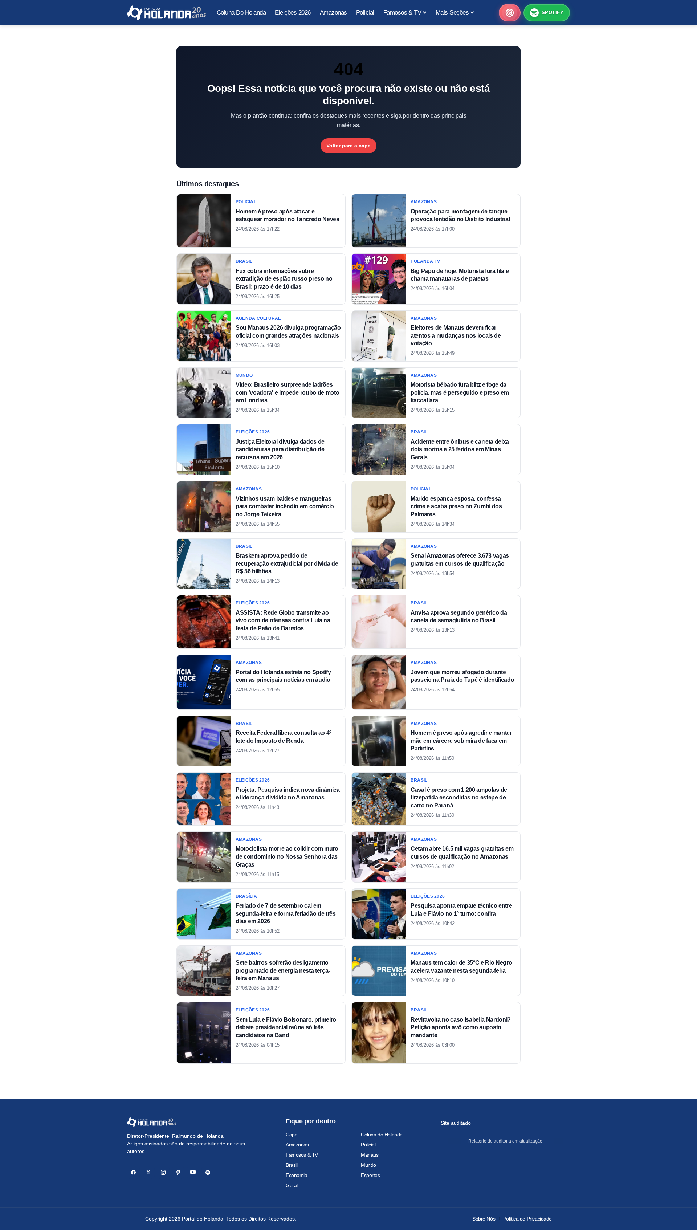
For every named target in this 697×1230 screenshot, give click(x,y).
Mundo (368, 1165)
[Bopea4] (166, 12)
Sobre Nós (483, 1219)
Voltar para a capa (348, 145)
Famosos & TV (302, 1155)
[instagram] (163, 1172)
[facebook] (133, 1172)
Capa (291, 1134)
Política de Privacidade (527, 1219)
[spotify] (207, 1172)
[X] (148, 1172)
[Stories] (510, 12)
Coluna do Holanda (382, 1134)
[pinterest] (178, 1172)
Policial (368, 1145)
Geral (292, 1185)
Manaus (369, 1155)
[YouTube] (193, 1172)
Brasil (291, 1165)
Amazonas (297, 1145)
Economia (296, 1175)
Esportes (370, 1175)
